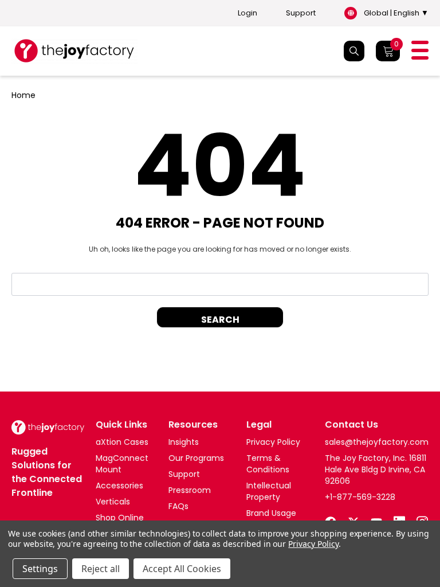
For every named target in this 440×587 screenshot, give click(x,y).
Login (247, 13)
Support (301, 13)
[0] (388, 51)
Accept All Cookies (182, 568)
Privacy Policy (313, 543)
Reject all (100, 568)
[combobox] (220, 284)
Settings (40, 568)
